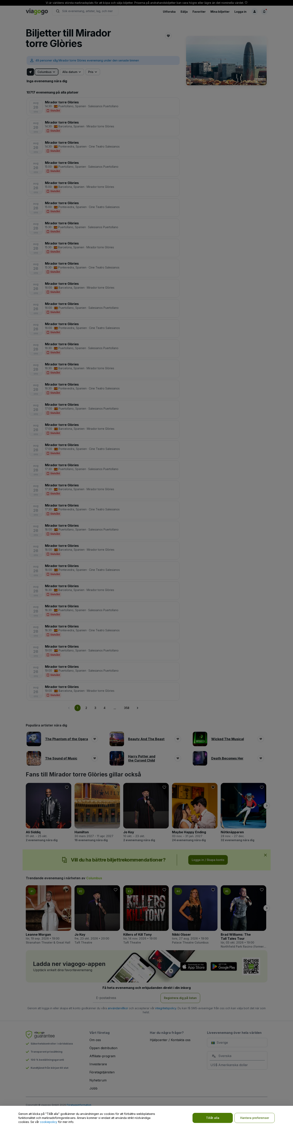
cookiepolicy (48, 1122)
